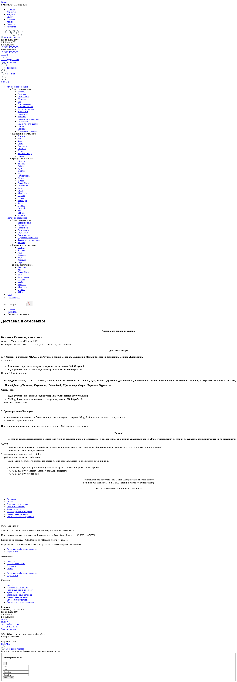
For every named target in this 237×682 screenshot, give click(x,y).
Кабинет (10, 74)
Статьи (10, 568)
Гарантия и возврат (16, 506)
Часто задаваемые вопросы (19, 511)
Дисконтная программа (17, 514)
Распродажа (14, 297)
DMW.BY (5, 644)
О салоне (11, 9)
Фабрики (11, 14)
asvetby (4, 54)
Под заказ (11, 499)
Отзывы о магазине (16, 563)
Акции (10, 22)
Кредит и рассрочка (16, 509)
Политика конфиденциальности (22, 549)
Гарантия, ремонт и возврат (20, 590)
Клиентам (11, 12)
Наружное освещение (17, 218)
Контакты (11, 27)
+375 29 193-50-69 (9, 47)
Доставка (11, 19)
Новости (11, 24)
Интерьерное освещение (18, 87)
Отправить (8, 678)
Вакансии (11, 566)
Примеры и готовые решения (20, 516)
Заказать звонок (8, 62)
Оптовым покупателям (17, 600)
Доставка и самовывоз (17, 504)
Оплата (10, 17)
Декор (9, 294)
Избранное (12, 68)
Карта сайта (12, 552)
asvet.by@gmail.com (10, 59)
